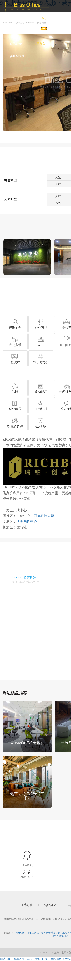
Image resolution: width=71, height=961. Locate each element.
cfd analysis (33, 932)
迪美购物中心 (26, 521)
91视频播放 (55, 958)
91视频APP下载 (20, 958)
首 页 (13, 31)
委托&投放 (17, 56)
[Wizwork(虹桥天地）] (27, 726)
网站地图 (5, 958)
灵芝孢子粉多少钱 (50, 932)
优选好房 (34, 31)
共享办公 (39, 43)
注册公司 (21, 932)
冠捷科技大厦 (44, 516)
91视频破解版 (39, 958)
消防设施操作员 (60, 936)
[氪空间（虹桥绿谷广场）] (27, 781)
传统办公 (16, 43)
